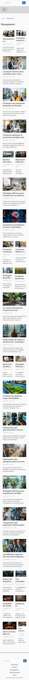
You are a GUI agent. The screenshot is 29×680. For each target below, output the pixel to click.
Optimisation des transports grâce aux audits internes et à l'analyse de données (14, 462)
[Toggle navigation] (4, 9)
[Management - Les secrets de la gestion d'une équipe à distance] (22, 624)
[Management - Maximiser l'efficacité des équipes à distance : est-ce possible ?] (20, 154)
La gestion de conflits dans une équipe (7, 606)
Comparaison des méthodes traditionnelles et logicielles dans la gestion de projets (14, 526)
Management (14, 670)
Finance (14, 667)
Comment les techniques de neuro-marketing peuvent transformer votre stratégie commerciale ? (14, 228)
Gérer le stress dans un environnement (9, 634)
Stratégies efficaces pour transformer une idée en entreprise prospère (13, 195)
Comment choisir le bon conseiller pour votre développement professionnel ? (13, 75)
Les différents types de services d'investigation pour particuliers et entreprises (13, 557)
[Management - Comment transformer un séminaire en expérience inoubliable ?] (8, 244)
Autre (14, 675)
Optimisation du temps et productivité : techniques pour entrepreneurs (14, 342)
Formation (14, 664)
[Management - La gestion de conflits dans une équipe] (8, 598)
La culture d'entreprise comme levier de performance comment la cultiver (14, 311)
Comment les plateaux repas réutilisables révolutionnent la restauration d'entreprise (14, 399)
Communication (14, 672)
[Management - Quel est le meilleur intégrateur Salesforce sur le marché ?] (8, 359)
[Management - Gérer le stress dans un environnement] (9, 625)
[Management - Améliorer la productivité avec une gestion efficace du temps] (20, 598)
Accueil (3, 18)
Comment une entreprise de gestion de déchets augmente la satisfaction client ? (14, 106)
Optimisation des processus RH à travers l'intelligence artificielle (13, 430)
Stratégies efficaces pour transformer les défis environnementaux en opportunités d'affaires (13, 494)
